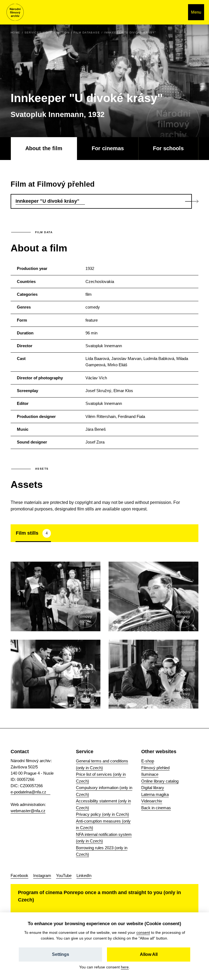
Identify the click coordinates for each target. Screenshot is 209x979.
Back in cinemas (156, 807)
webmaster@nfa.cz (28, 810)
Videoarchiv (151, 801)
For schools (168, 148)
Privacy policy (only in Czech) (102, 814)
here (125, 967)
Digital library (152, 787)
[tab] (33, 533)
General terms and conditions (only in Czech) (102, 764)
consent (143, 932)
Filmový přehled (155, 767)
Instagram (42, 875)
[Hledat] (178, 12)
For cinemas (108, 148)
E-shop (147, 761)
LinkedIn (83, 875)
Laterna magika (155, 794)
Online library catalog (160, 781)
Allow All (149, 954)
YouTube (64, 875)
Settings (60, 954)
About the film (43, 148)
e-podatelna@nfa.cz (28, 792)
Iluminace (149, 774)
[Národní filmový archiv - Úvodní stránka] (15, 12)
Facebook (19, 875)
